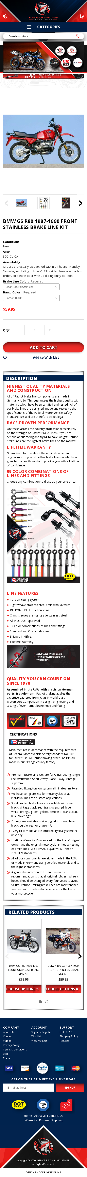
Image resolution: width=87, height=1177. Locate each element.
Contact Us (56, 1116)
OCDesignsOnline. (50, 1172)
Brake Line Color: (23, 281)
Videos (7, 1041)
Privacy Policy (11, 1045)
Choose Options (20, 989)
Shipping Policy (69, 1036)
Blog (5, 1054)
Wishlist (36, 1036)
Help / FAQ (66, 1032)
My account (64, 16)
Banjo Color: (19, 292)
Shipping (56, 1120)
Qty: (6, 330)
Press (6, 1058)
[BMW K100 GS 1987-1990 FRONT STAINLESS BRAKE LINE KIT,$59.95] (63, 941)
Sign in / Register (41, 1032)
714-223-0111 (19, 16)
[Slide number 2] (46, 1001)
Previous (6, 200)
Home (28, 1116)
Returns (64, 1041)
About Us (8, 1032)
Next (81, 200)
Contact (7, 1036)
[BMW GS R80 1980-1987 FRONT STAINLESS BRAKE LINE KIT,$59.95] (24, 941)
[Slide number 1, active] (40, 1001)
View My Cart (39, 1041)
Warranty (31, 1120)
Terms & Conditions (15, 1049)
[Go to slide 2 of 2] (7, 957)
